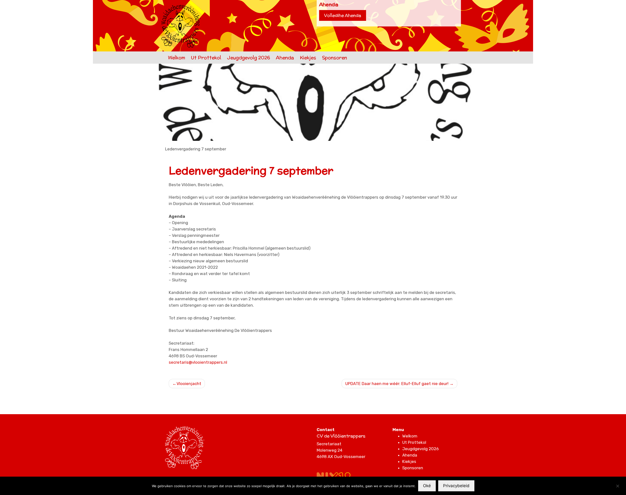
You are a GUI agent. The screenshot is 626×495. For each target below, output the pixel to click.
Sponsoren (334, 57)
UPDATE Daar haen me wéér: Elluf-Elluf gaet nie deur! (396, 383)
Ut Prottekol (206, 57)
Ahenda (285, 57)
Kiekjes (308, 57)
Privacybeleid (456, 485)
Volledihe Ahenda (342, 15)
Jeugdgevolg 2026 (248, 57)
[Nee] (617, 485)
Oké (427, 485)
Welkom (176, 57)
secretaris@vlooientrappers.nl (198, 362)
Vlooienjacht (189, 383)
